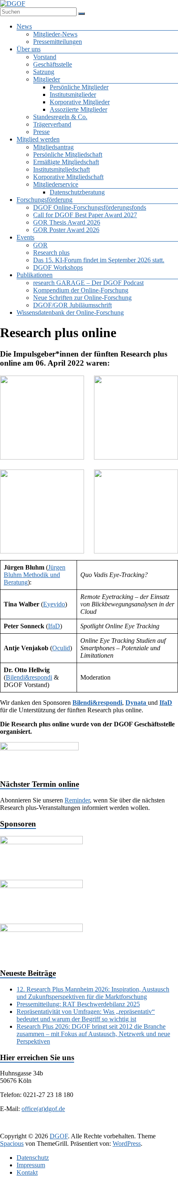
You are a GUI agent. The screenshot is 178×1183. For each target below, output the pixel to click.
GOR (40, 245)
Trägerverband (52, 124)
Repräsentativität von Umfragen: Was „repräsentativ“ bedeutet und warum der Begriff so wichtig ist (86, 1015)
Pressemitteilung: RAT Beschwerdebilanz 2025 (78, 1004)
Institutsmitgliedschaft (61, 169)
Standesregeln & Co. (60, 116)
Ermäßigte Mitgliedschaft (66, 161)
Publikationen (35, 274)
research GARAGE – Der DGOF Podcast (88, 282)
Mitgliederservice (55, 184)
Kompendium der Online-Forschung (80, 290)
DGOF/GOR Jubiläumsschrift (72, 305)
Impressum (31, 1165)
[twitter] (57, 1128)
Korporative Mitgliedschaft (68, 176)
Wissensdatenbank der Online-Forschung (70, 312)
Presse (41, 131)
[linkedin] (77, 1128)
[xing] (97, 1128)
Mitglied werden (38, 139)
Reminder (77, 800)
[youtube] (137, 1128)
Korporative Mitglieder (80, 101)
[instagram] (117, 1128)
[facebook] (37, 1128)
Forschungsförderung (44, 199)
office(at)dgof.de (43, 1108)
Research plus (51, 252)
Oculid (61, 647)
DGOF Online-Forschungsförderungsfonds (89, 207)
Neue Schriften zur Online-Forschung (82, 297)
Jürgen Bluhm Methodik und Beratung (34, 575)
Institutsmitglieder (73, 94)
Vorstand (44, 56)
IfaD (54, 626)
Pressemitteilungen (57, 41)
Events (25, 237)
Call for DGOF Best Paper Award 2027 (85, 214)
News (24, 26)
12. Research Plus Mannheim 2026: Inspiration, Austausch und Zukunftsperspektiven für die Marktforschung (93, 993)
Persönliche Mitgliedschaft (67, 154)
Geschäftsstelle (52, 64)
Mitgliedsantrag (53, 147)
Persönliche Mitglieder (79, 87)
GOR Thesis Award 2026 (66, 222)
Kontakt (27, 1172)
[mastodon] (157, 1128)
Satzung (43, 71)
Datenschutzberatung (77, 192)
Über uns (29, 49)
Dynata (136, 702)
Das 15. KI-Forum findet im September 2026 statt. (98, 259)
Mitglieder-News (55, 34)
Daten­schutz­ (33, 1157)
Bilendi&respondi (29, 677)
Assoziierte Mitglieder (78, 109)
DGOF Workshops (58, 267)
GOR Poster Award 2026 (66, 229)
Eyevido (54, 604)
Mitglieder (46, 79)
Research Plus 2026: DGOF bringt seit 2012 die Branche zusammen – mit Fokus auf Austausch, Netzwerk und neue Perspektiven (93, 1034)
